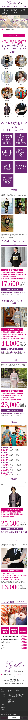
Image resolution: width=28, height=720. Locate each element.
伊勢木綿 (9, 699)
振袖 (4, 9)
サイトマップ (3, 709)
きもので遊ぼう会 (14, 12)
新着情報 (2, 691)
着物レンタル (23, 10)
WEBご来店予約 (3, 694)
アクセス (23, 12)
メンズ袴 (9, 700)
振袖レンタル (10, 691)
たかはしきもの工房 (11, 696)
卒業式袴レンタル (14, 9)
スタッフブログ (3, 696)
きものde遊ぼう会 (19, 695)
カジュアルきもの (5, 10)
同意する (14, 717)
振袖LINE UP (10, 690)
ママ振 (17, 689)
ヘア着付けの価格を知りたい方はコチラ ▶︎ (14, 35)
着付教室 (23, 9)
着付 (4, 12)
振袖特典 (17, 690)
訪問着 (9, 702)
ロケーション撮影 (19, 696)
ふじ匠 (2, 29)
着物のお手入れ (14, 10)
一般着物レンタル (11, 701)
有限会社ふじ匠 (14, 3)
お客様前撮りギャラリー (20, 694)
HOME (2, 689)
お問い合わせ (4, 13)
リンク (2, 710)
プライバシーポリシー (7, 714)
